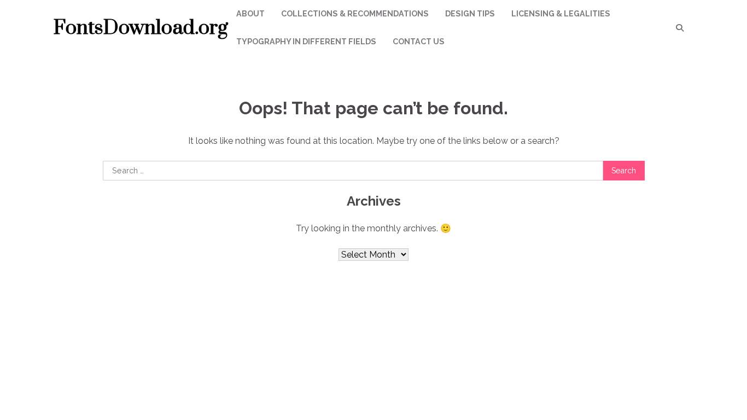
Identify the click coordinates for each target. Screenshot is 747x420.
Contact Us (419, 41)
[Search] (680, 28)
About (250, 13)
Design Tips (470, 13)
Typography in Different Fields (306, 41)
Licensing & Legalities (560, 13)
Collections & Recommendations (355, 13)
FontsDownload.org (141, 27)
